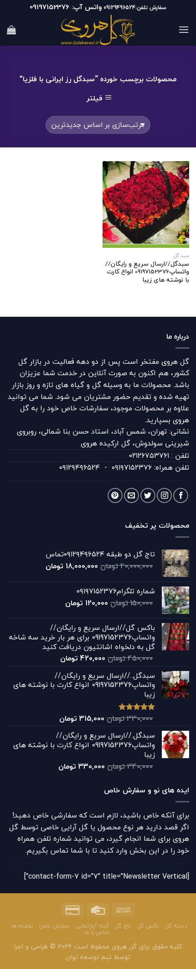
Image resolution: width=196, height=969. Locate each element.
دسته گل (176, 926)
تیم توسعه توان (89, 957)
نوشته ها (22, 926)
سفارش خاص (54, 926)
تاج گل (123, 926)
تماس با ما (96, 932)
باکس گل (148, 926)
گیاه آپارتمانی (92, 926)
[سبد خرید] (11, 30)
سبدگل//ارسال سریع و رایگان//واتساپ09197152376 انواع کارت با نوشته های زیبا (147, 272)
